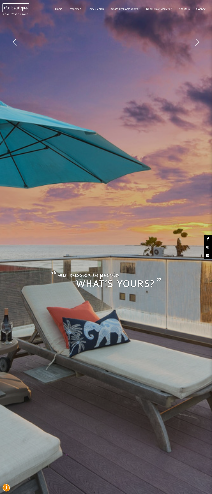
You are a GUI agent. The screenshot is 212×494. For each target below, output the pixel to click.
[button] (197, 42)
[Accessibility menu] (6, 488)
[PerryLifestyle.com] (15, 9)
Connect (201, 9)
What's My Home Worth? (124, 9)
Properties (75, 9)
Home (58, 9)
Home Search (96, 9)
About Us (184, 9)
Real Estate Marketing (159, 9)
